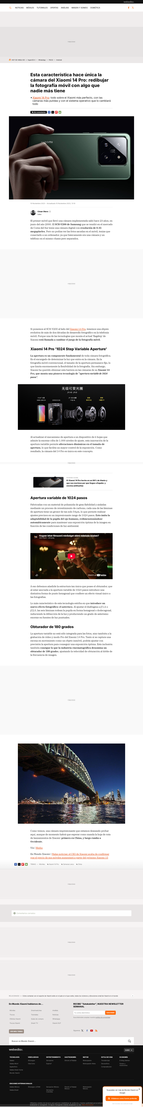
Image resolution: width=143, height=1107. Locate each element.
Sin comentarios (40, 112)
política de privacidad (103, 1017)
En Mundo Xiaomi (72, 478)
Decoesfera (105, 1063)
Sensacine (49, 1060)
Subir (127, 1050)
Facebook (128, 7)
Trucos (12, 1015)
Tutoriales (42, 8)
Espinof (49, 1063)
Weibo (39, 847)
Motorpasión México (87, 1088)
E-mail (60, 112)
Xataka (12, 1060)
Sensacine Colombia (49, 1091)
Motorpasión (87, 1060)
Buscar (129, 1041)
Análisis (65, 8)
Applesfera (13, 1067)
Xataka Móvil (14, 1063)
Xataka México (15, 1087)
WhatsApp (42, 60)
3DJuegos (31, 1060)
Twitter (132, 7)
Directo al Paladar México (71, 1088)
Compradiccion (106, 1067)
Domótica (95, 8)
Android (59, 60)
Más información (88, 1105)
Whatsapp (56, 1019)
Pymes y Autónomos (123, 1064)
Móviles (30, 8)
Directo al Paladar (71, 1060)
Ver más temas (16, 1031)
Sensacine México (52, 1087)
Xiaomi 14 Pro (41, 97)
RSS (96, 1030)
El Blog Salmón (125, 1060)
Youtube (91, 1030)
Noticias (19, 8)
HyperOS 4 (31, 60)
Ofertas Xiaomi (15, 1019)
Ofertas (54, 8)
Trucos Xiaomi (15, 1023)
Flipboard (56, 112)
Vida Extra (31, 1063)
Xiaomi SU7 (57, 1023)
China (80, 864)
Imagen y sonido (80, 8)
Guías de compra (37, 1019)
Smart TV (34, 1023)
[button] (44, 211)
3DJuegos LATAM (34, 1087)
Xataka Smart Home (16, 1070)
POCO (51, 60)
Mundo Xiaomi (15, 1073)
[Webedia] (129, 1)
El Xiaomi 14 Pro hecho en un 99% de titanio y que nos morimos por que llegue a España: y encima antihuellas (86, 483)
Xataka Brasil (14, 1090)
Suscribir (110, 1013)
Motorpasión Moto (89, 1063)
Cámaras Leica (68, 864)
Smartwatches (36, 1010)
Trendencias (105, 1060)
